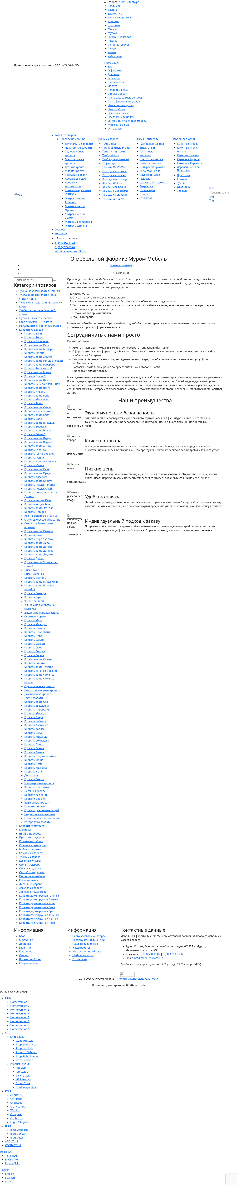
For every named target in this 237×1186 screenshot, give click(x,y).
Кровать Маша (33, 760)
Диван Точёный (34, 570)
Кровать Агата (33, 403)
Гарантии (114, 78)
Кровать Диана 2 (35, 376)
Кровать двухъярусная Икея (37, 903)
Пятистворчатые (150, 163)
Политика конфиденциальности (137, 978)
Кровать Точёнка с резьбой (41, 671)
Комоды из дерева (114, 166)
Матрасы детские (76, 225)
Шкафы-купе (147, 190)
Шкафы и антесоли (146, 139)
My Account (17, 1106)
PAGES (9, 1091)
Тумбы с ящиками (113, 151)
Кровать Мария (34, 353)
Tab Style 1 (21, 1068)
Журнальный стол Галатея (35, 318)
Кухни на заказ (28, 880)
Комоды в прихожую (115, 179)
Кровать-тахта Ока (36, 702)
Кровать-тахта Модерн (38, 349)
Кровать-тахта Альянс (38, 357)
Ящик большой (34, 601)
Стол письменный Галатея (35, 322)
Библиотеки (147, 147)
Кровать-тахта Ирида (37, 473)
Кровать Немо (33, 764)
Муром (112, 33)
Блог (111, 66)
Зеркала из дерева (30, 888)
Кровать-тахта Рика (36, 345)
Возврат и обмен (118, 90)
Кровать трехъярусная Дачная (38, 919)
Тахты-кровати (33, 698)
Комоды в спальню (114, 175)
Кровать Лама (33, 535)
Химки (112, 52)
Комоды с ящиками (114, 194)
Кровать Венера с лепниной (42, 384)
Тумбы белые (110, 155)
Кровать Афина (34, 457)
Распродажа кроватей (38, 822)
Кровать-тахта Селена (38, 659)
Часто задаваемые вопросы (125, 97)
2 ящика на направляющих (41, 612)
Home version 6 (20, 1021)
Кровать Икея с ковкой (38, 411)
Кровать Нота (33, 771)
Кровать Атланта (35, 450)
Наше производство (120, 105)
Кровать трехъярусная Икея (37, 923)
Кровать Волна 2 (34, 434)
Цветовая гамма (118, 113)
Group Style (22, 1083)
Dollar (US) (6, 1152)
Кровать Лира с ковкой (39, 539)
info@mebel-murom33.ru (70, 251)
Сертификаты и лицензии (124, 101)
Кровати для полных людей (41, 810)
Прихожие (183, 170)
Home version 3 (20, 1009)
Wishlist (15, 1110)
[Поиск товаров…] (211, 188)
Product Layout (19, 1064)
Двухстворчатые (150, 175)
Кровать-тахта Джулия (38, 554)
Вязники (113, 9)
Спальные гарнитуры (32, 845)
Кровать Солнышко (36, 740)
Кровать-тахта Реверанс (39, 364)
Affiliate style (23, 1079)
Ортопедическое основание (42, 519)
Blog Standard (19, 1130)
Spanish (10, 1177)
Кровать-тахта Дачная (38, 547)
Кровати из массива (72, 139)
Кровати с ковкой (76, 175)
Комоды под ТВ (112, 183)
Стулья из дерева (30, 868)
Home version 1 (20, 1002)
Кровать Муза (33, 620)
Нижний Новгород (119, 37)
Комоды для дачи (113, 198)
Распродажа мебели (32, 876)
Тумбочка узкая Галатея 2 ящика (39, 291)
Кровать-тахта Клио (36, 415)
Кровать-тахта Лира (37, 543)
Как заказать (116, 82)
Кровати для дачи (76, 178)
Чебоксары (115, 56)
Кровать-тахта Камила (38, 531)
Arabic (9, 1181)
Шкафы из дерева (30, 833)
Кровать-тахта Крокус (38, 481)
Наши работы (116, 109)
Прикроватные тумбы (116, 147)
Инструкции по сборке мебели (127, 121)
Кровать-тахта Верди (37, 438)
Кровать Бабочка (35, 721)
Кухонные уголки (187, 144)
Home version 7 (20, 1025)
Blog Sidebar (18, 1133)
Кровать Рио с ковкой (38, 368)
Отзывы (60, 229)
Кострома (114, 25)
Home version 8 (20, 1029)
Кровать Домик (34, 744)
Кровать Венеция (35, 593)
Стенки (144, 194)
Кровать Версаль (35, 578)
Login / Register (20, 1122)
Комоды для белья (114, 187)
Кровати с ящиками (36, 787)
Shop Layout (17, 1037)
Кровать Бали (33, 333)
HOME (9, 998)
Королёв (113, 21)
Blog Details (17, 1137)
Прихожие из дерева (32, 837)
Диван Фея (31, 775)
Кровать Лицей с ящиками (41, 756)
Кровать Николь (34, 391)
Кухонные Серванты (189, 163)
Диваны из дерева (30, 884)
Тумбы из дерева (107, 139)
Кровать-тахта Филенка (39, 674)
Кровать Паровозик (36, 709)
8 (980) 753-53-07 (65, 247)
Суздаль (113, 48)
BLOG (8, 1126)
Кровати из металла (31, 826)
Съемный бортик (35, 616)
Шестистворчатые (151, 159)
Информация (111, 62)
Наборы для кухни (183, 139)
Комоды (182, 179)
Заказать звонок (67, 238)
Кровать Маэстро (35, 624)
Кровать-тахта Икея (36, 469)
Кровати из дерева (31, 329)
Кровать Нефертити (37, 632)
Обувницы (109, 163)
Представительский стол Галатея (40, 326)
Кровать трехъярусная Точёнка (39, 915)
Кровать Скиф (33, 647)
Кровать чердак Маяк (38, 504)
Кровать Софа (33, 419)
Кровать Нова (33, 636)
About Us (16, 1095)
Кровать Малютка (35, 767)
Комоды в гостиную (114, 171)
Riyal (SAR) (11, 1159)
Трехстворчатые (150, 171)
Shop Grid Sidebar (26, 1044)
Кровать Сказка (34, 748)
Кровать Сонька (34, 651)
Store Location (24, 1060)
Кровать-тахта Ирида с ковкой (43, 360)
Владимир (114, 6)
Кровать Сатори (34, 643)
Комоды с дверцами (115, 191)
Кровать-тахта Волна (37, 430)
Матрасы (70, 193)
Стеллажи (146, 198)
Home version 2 (20, 1006)
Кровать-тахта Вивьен (38, 380)
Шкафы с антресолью (153, 182)
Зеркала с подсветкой (33, 891)
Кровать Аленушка (36, 725)
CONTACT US (13, 1145)
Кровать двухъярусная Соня (37, 907)
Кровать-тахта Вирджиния (41, 581)
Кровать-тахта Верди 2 (38, 442)
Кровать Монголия (36, 399)
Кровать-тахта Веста (37, 388)
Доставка (113, 74)
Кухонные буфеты (188, 159)
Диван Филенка (34, 574)
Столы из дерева (29, 864)
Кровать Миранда (35, 736)
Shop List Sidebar (26, 1052)
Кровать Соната (34, 663)
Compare (16, 1114)
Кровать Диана (34, 558)
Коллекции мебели (31, 841)
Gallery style (22, 1075)
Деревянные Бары (188, 167)
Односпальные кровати (39, 686)
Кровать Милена (35, 713)
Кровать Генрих (34, 779)
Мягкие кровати (75, 171)
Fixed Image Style (26, 1087)
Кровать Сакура (34, 640)
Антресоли (146, 186)
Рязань (112, 40)
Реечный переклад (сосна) (41, 515)
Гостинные (146, 151)
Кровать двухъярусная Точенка (39, 895)
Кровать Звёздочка (36, 705)
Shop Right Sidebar (27, 1056)
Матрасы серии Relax (78, 222)
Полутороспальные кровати (42, 690)
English (5, 1170)
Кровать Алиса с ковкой (39, 453)
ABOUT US (11, 1141)
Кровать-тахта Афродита (40, 461)
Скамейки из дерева (31, 872)
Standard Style (24, 1040)
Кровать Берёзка (35, 426)
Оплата (112, 86)
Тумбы (181, 183)
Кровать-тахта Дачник (38, 550)
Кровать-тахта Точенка (39, 667)
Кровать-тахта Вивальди (39, 422)
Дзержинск (115, 13)
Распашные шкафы (152, 144)
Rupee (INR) (12, 1163)
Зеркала (182, 191)
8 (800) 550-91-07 (65, 243)
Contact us (16, 1118)
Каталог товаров (65, 135)
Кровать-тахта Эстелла (38, 508)
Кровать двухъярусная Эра (36, 911)
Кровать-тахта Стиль (37, 407)
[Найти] (54, 280)
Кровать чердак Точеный (40, 484)
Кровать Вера (33, 733)
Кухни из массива (188, 155)
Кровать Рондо (34, 337)
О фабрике (115, 70)
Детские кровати (75, 167)
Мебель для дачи (30, 849)
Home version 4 (20, 1013)
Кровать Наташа (34, 628)
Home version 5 (20, 1017)
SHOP (8, 1033)
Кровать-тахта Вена (36, 395)
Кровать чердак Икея (37, 500)
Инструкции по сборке (86, 951)
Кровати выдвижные (78, 190)
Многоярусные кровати (39, 783)
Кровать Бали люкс (36, 341)
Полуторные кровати (78, 147)
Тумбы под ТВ (110, 144)
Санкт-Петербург (128, 2)
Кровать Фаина (34, 752)
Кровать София (34, 655)
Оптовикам (115, 128)
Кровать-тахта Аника (37, 446)
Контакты (61, 233)
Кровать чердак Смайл (38, 488)
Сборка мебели (117, 93)
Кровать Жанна (34, 465)
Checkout (16, 1102)
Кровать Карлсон (35, 729)
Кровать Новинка (35, 512)
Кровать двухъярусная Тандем (38, 899)
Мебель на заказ (118, 124)
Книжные (145, 155)
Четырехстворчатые (152, 167)
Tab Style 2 (21, 1071)
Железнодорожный (120, 17)
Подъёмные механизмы (39, 814)
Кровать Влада (33, 717)
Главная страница (121, 265)
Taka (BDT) (11, 1155)
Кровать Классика (35, 477)
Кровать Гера (32, 597)
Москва (112, 29)
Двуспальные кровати (79, 144)
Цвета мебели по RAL (121, 117)
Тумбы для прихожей (115, 159)
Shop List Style (24, 1048)
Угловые (145, 178)
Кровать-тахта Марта (37, 372)
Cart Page (16, 1099)
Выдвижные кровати (37, 802)
